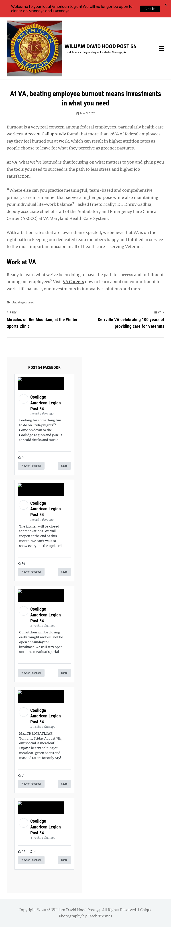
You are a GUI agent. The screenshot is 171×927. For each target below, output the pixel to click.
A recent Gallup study (45, 134)
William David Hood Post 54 (100, 46)
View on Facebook (31, 465)
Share (64, 465)
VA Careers (73, 281)
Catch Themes (100, 916)
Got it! (150, 8)
